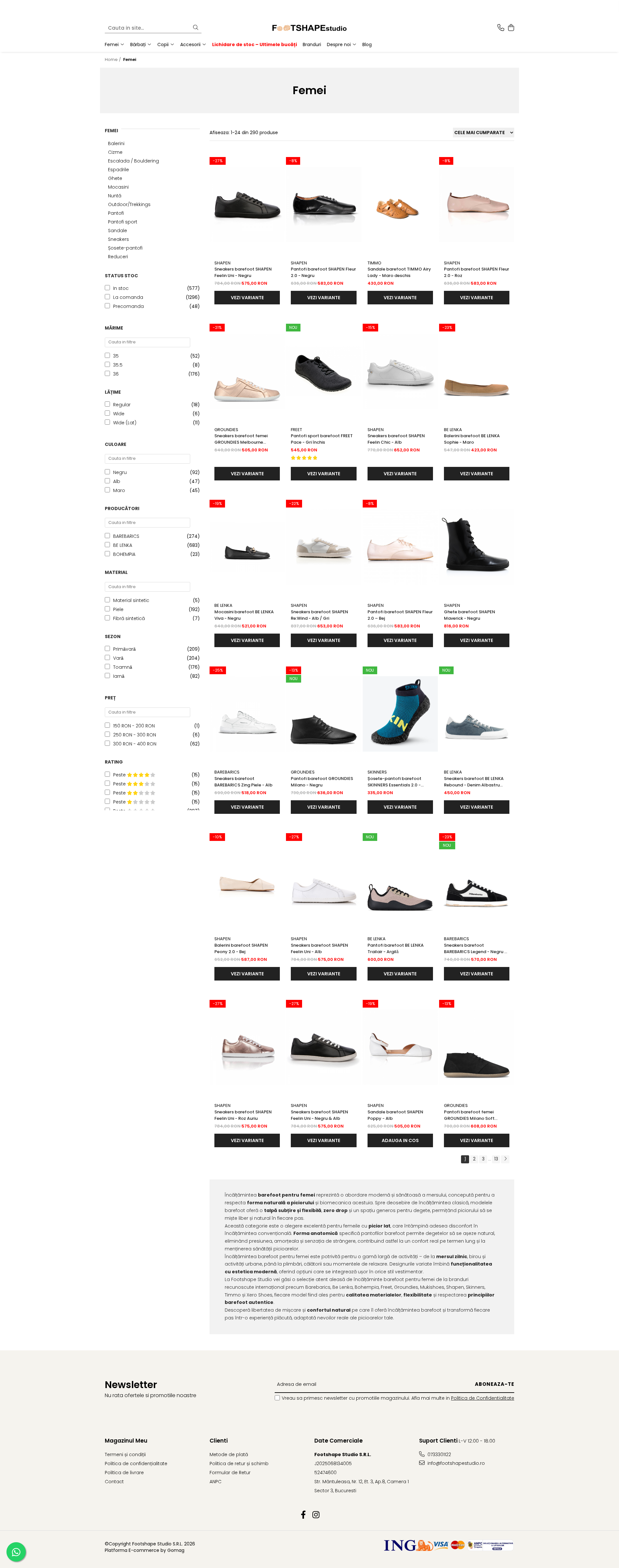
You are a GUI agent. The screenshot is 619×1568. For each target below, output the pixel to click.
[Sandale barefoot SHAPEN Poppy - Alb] (400, 1047)
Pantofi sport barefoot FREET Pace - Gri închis (322, 439)
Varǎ (118, 658)
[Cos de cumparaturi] (510, 28)
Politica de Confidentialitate (482, 1398)
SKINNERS (377, 772)
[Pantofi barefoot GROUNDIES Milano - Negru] (323, 714)
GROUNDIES (226, 430)
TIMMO (374, 263)
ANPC (215, 1481)
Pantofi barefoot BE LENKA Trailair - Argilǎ (396, 948)
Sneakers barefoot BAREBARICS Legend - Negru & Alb (476, 948)
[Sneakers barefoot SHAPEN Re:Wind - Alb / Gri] (323, 547)
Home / (113, 59)
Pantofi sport (122, 222)
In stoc (121, 288)
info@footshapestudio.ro (455, 1463)
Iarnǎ (118, 676)
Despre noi (339, 44)
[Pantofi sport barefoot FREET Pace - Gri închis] (323, 371)
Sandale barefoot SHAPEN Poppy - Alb (395, 1115)
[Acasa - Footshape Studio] (309, 28)
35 (116, 356)
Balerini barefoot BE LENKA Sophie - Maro (472, 439)
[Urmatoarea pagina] (505, 1159)
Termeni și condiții (125, 1454)
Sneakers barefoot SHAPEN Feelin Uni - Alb (319, 948)
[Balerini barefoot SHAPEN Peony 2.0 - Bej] (247, 881)
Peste (120, 775)
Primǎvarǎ (124, 649)
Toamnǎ (122, 667)
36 (116, 374)
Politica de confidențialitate (136, 1463)
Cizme (115, 152)
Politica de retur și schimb (239, 1463)
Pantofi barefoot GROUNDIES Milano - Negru (322, 781)
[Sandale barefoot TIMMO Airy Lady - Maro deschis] (400, 204)
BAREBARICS (126, 536)
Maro (119, 490)
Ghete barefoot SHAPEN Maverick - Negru (469, 615)
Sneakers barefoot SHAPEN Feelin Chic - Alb (396, 439)
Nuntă (114, 195)
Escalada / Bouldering (133, 161)
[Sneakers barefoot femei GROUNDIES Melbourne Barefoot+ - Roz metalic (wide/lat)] (247, 371)
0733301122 (438, 1454)
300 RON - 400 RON (134, 744)
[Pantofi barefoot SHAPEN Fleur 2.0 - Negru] (323, 204)
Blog (367, 44)
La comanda (128, 297)
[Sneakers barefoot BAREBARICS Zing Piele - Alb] (247, 714)
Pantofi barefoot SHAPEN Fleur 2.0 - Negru (323, 272)
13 (496, 1159)
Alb (116, 481)
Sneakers (118, 239)
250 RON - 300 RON (134, 735)
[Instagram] (315, 1515)
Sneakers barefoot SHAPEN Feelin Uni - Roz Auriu (243, 1115)
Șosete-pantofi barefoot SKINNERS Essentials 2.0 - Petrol (394, 781)
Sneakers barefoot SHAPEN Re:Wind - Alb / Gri (319, 615)
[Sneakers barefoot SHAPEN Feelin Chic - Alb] (400, 371)
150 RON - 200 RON (134, 726)
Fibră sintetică (129, 618)
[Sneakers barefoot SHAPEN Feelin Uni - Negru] (247, 204)
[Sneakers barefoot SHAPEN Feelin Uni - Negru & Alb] (323, 1047)
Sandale (117, 230)
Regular (122, 404)
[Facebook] (303, 1515)
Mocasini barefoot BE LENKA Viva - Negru (244, 615)
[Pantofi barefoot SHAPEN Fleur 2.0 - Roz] (476, 204)
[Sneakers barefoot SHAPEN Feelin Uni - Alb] (323, 881)
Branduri (312, 44)
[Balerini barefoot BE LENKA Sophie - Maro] (476, 371)
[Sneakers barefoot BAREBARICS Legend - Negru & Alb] (476, 881)
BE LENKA (122, 545)
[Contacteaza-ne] (500, 28)
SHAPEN (222, 263)
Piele (118, 609)
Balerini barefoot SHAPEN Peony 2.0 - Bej (241, 948)
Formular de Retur (230, 1472)
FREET (296, 430)
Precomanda (128, 306)
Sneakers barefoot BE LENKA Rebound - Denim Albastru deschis (474, 781)
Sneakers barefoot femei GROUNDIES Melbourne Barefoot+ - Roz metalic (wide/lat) (241, 439)
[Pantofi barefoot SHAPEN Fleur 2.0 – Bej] (400, 547)
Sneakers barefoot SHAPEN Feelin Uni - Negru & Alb (319, 1115)
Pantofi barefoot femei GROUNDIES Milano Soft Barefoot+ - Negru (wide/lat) (475, 1115)
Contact (114, 1481)
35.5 (118, 365)
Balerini (116, 143)
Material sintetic (131, 600)
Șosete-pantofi (125, 248)
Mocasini (118, 187)
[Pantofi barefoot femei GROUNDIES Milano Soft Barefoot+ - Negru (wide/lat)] (476, 1047)
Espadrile (118, 169)
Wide (118, 413)
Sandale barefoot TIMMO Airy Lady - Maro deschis (399, 272)
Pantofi (116, 213)
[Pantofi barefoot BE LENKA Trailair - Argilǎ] (400, 881)
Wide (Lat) (124, 422)
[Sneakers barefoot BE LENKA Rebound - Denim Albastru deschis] (476, 714)
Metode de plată (229, 1454)
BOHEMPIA (124, 554)
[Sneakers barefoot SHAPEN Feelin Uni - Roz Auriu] (247, 1047)
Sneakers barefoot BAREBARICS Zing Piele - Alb (243, 781)
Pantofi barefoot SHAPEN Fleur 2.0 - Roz (476, 272)
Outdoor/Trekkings (129, 204)
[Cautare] (195, 28)
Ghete (115, 178)
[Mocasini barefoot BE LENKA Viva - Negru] (247, 547)
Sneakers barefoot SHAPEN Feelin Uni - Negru (243, 272)
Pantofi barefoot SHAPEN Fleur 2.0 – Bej (400, 615)
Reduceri (118, 256)
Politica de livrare (124, 1472)
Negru (120, 472)
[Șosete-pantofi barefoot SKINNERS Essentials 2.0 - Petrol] (400, 714)
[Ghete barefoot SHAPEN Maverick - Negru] (476, 547)
